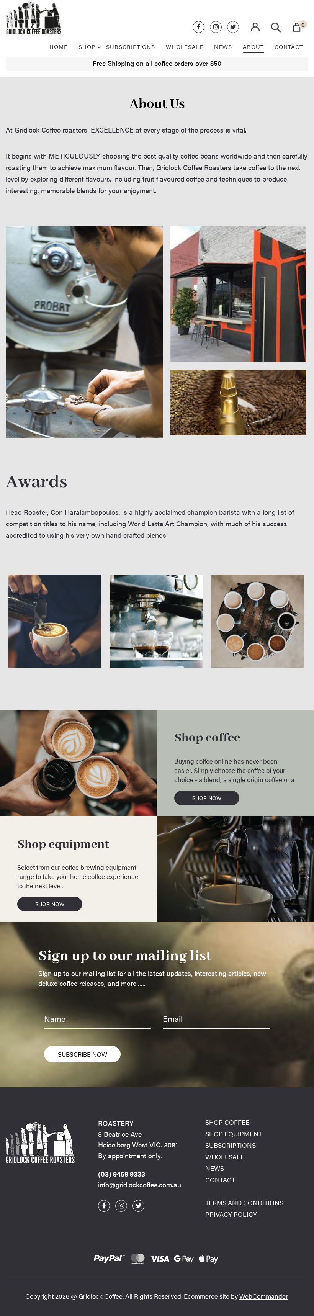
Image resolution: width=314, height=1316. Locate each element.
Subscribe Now (82, 1054)
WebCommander (263, 1296)
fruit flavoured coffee (173, 178)
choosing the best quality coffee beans (160, 155)
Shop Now (206, 798)
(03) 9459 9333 (121, 1174)
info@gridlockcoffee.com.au (139, 1184)
